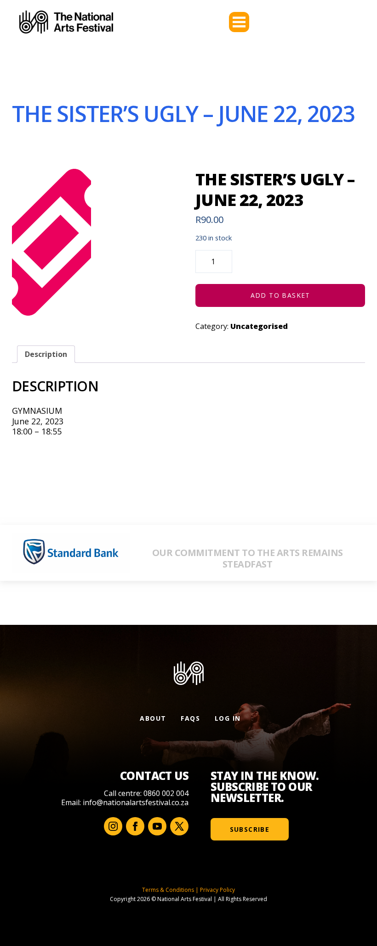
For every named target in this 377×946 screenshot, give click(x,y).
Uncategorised (259, 326)
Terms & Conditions (168, 890)
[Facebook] (135, 826)
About (153, 718)
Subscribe (250, 829)
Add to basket (280, 295)
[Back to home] (66, 22)
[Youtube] (157, 826)
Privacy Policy (217, 890)
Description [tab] (46, 354)
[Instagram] (113, 826)
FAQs (190, 718)
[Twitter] (179, 826)
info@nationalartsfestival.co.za (135, 802)
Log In (227, 718)
